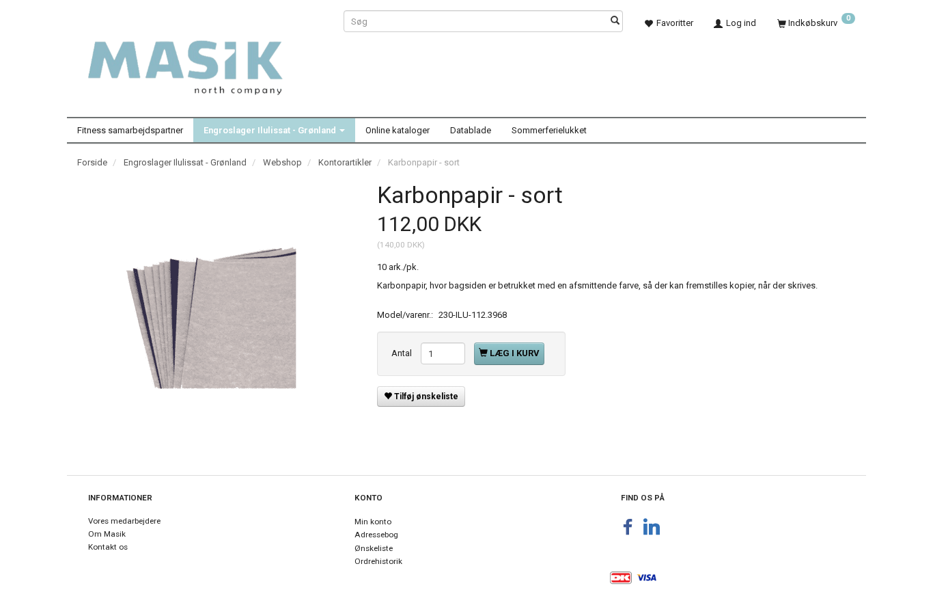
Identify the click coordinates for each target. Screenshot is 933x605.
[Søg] (615, 21)
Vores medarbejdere (124, 521)
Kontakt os (108, 547)
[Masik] (200, 60)
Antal (402, 353)
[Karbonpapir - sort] (217, 318)
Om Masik (107, 534)
